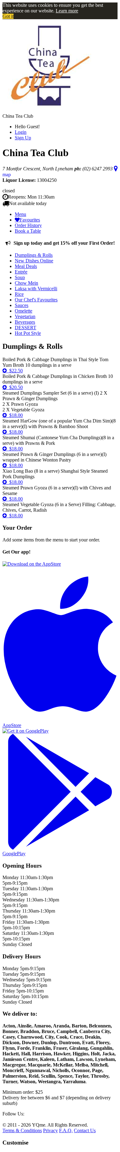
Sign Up (23, 137)
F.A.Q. (66, 1130)
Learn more (67, 10)
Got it (8, 16)
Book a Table (28, 231)
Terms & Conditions (22, 1130)
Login (20, 132)
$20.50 (15, 387)
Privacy (50, 1130)
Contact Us (85, 1130)
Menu (20, 214)
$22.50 (15, 370)
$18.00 (15, 415)
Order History (28, 225)
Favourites (30, 219)
